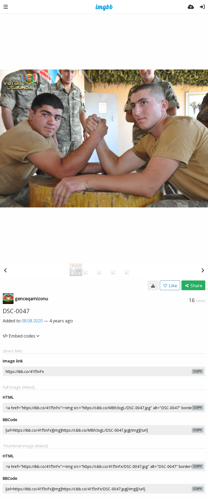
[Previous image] (5, 270)
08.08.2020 (32, 321)
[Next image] (202, 270)
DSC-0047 (16, 311)
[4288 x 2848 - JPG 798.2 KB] (153, 285)
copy (197, 371)
